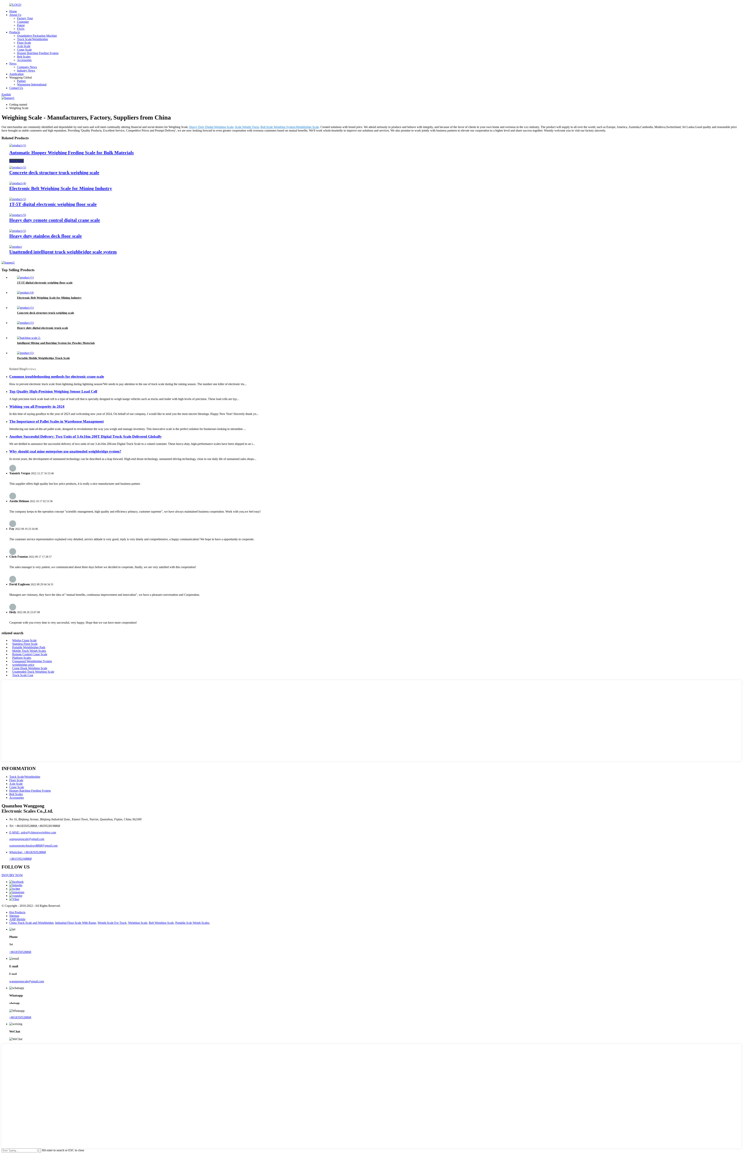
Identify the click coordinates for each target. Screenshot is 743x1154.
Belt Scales (24, 56)
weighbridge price (23, 664)
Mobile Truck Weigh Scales (29, 650)
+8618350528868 (20, 952)
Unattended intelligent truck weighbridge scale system (63, 251)
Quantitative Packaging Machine (37, 35)
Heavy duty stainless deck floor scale (45, 235)
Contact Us (16, 88)
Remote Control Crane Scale (29, 654)
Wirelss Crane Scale (24, 640)
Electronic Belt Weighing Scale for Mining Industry (60, 188)
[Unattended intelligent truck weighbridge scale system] (15, 246)
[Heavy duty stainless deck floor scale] (17, 231)
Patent (21, 25)
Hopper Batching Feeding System (37, 53)
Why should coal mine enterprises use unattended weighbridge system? (65, 451)
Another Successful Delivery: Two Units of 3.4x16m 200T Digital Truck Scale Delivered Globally (85, 436)
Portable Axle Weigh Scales (192, 922)
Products (14, 32)
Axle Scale (23, 46)
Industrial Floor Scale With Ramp (75, 922)
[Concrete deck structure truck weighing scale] (17, 167)
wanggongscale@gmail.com (26, 839)
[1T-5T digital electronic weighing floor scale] (17, 199)
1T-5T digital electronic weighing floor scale (53, 204)
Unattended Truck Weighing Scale (33, 671)
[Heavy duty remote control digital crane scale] (17, 215)
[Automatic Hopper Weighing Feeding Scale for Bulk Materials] (17, 145)
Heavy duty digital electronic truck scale (42, 327)
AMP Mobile (17, 919)
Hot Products (17, 912)
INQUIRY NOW (12, 875)
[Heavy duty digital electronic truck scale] (25, 322)
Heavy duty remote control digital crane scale (54, 220)
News (12, 63)
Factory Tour (25, 18)
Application (16, 74)
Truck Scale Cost (22, 675)
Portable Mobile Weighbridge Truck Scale (43, 358)
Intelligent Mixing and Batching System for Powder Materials (56, 342)
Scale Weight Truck (247, 127)
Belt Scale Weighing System (277, 127)
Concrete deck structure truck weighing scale (54, 172)
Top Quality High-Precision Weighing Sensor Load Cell (53, 391)
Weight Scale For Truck (112, 922)
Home (13, 11)
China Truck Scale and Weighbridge (31, 922)
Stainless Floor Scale (25, 643)
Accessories (24, 60)
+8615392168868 (20, 858)
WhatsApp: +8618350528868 (27, 852)
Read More (16, 160)
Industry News (26, 70)
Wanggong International (31, 84)
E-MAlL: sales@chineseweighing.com (32, 832)
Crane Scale (24, 49)
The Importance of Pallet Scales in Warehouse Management (56, 421)
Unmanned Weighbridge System (32, 661)
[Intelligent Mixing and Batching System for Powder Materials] (29, 337)
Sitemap (14, 915)
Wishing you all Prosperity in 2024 (36, 406)
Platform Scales (21, 657)
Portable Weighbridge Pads (28, 647)
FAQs (20, 28)
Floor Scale (24, 42)
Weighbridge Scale (307, 127)
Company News (27, 67)
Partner (21, 81)
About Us (15, 14)
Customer (23, 21)
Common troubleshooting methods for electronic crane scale (56, 376)
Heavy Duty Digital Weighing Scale (211, 127)
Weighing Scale (137, 922)
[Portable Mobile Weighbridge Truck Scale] (25, 353)
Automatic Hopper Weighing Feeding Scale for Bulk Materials (71, 152)
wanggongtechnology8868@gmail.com (33, 845)
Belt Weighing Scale (161, 922)
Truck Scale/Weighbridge (32, 39)
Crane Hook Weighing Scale (29, 668)
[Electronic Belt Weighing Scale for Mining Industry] (17, 183)
